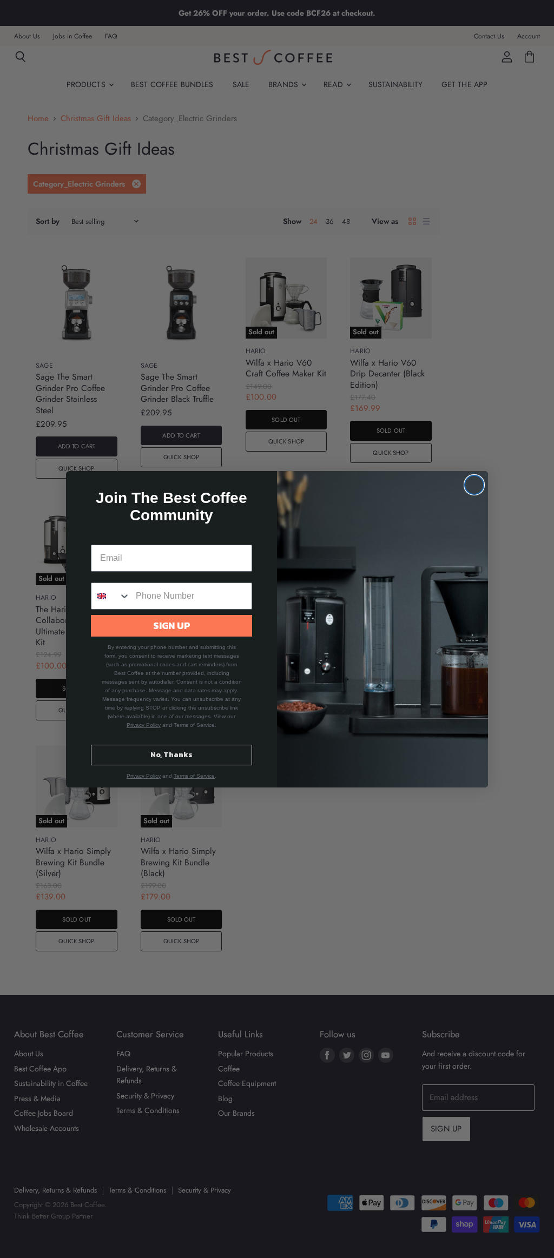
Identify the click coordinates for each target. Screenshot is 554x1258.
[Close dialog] (474, 484)
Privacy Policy (144, 725)
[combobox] (110, 596)
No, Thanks (171, 754)
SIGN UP (171, 625)
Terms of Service (194, 776)
